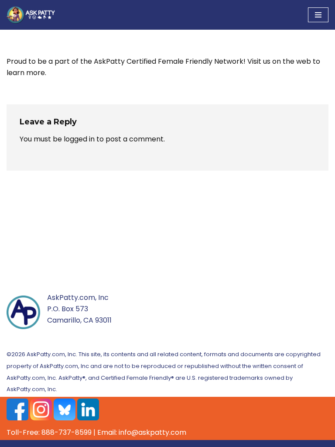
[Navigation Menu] (318, 14)
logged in (79, 139)
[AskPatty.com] (33, 15)
